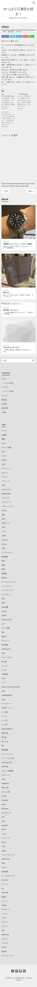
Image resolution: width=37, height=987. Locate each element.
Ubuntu (4, 905)
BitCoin (4, 578)
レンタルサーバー (8, 876)
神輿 (3, 569)
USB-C (4, 615)
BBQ (3, 565)
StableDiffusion (7, 729)
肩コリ (4, 842)
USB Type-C (6, 649)
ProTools (5, 892)
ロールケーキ (7, 704)
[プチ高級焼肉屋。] (25, 101)
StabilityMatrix (7, 695)
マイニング (6, 838)
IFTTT (4, 830)
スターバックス (7, 506)
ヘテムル (5, 943)
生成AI (4, 796)
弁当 (3, 930)
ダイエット (6, 775)
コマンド (5, 939)
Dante (4, 947)
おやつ (4, 867)
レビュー (5, 395)
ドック (4, 716)
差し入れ (5, 741)
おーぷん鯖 (6, 792)
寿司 (3, 603)
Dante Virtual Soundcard (11, 687)
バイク (4, 531)
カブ (3, 624)
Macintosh (5, 934)
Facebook (5, 36)
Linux (4, 443)
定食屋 (4, 435)
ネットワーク (7, 586)
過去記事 (15, 41)
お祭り (4, 536)
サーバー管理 (8, 391)
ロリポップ (6, 909)
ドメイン (5, 913)
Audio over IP (7, 620)
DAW (3, 519)
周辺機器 (5, 750)
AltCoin (4, 611)
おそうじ (5, 473)
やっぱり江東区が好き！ (18, 978)
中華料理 (5, 674)
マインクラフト (7, 754)
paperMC (5, 825)
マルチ (4, 918)
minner (4, 544)
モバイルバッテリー (9, 582)
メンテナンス (7, 594)
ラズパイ (5, 922)
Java (3, 821)
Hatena (19, 36)
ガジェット (6, 641)
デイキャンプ (7, 468)
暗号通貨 (5, 645)
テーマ (4, 431)
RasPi (4, 460)
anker (4, 804)
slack (3, 678)
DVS (3, 452)
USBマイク (6, 523)
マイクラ (5, 387)
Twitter (13, 36)
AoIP (3, 653)
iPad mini (5, 880)
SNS (3, 527)
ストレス (5, 666)
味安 (3, 863)
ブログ (4, 379)
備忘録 (4, 400)
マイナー (5, 477)
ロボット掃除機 (7, 771)
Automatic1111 (7, 762)
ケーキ (4, 670)
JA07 (3, 691)
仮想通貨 (5, 871)
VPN (3, 485)
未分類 (4, 404)
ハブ (3, 683)
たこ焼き (5, 712)
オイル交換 (6, 628)
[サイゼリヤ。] (9, 119)
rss (3, 888)
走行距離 (5, 607)
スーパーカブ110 (8, 758)
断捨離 (4, 573)
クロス (4, 456)
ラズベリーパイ (7, 955)
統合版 (4, 951)
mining (4, 510)
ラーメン (5, 901)
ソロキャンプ (7, 502)
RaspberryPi (6, 494)
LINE (32, 36)
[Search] (33, 361)
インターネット (7, 552)
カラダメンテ (7, 813)
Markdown (5, 783)
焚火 (3, 599)
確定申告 (5, 733)
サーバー (5, 884)
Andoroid (5, 800)
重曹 (3, 439)
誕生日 (4, 636)
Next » (30, 191)
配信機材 (5, 557)
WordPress (6, 859)
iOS (3, 817)
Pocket (26, 36)
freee (3, 699)
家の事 (4, 662)
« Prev (5, 191)
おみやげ (5, 540)
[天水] (9, 101)
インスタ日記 (8, 383)
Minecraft (5, 788)
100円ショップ (7, 708)
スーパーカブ (7, 657)
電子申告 (5, 767)
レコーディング (7, 590)
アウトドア (6, 498)
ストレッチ (6, 481)
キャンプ (5, 926)
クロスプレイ (7, 489)
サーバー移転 (7, 447)
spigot (4, 851)
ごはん (4, 834)
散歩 (3, 561)
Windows (5, 809)
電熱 (3, 515)
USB (3, 548)
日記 (3, 464)
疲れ (3, 632)
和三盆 (4, 737)
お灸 (3, 779)
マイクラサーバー (8, 855)
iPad (3, 846)
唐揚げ (4, 897)
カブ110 (5, 725)
